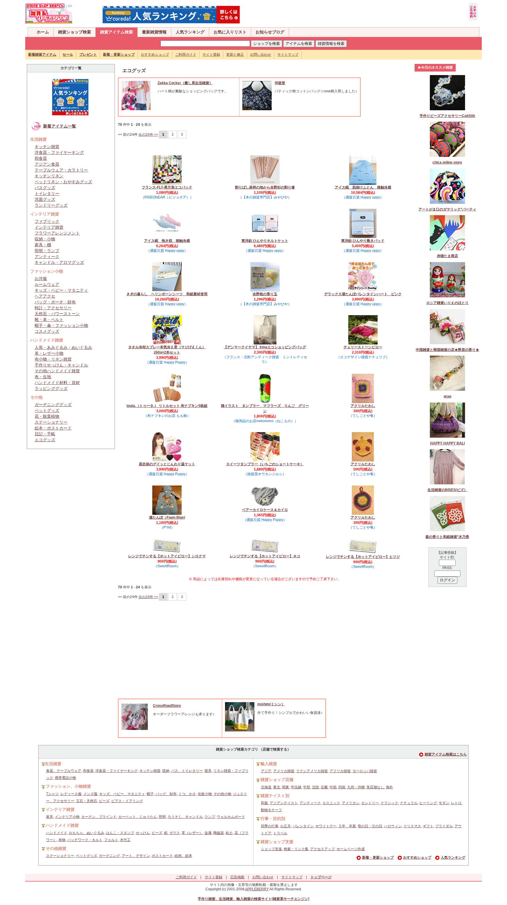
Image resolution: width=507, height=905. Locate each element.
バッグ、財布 (166, 794)
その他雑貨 (56, 848)
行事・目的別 (273, 818)
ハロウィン (393, 826)
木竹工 (125, 840)
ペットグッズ (47, 410)
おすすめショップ (155, 54)
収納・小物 (45, 239)
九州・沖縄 (356, 787)
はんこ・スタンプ (120, 833)
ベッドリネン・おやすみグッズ (63, 181)
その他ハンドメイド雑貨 (57, 371)
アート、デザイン (136, 856)
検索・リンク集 (296, 849)
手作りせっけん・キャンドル (61, 365)
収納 (165, 771)
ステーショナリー (51, 422)
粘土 (229, 833)
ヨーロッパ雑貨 (364, 771)
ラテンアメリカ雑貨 (312, 771)
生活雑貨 (53, 763)
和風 (264, 803)
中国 (333, 787)
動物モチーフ (271, 810)
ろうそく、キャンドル (185, 817)
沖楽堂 (280, 83)
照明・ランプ (47, 250)
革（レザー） (192, 833)
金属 (208, 833)
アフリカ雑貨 (340, 771)
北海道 (266, 787)
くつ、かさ (187, 794)
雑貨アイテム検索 (116, 32)
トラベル (280, 833)
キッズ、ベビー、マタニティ (122, 794)
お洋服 (41, 278)
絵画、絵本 (183, 856)
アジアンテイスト (284, 803)
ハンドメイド (56, 833)
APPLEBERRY (257, 889)
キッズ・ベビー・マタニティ (61, 290)
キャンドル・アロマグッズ (59, 262)
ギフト (428, 826)
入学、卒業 (347, 826)
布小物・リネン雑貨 (53, 359)
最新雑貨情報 (154, 32)
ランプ (210, 817)
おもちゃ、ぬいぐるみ (86, 833)
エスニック (331, 803)
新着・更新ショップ (378, 857)
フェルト (111, 840)
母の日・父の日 (370, 826)
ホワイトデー (326, 826)
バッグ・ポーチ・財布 (55, 302)
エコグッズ (45, 439)
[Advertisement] (265, 655)
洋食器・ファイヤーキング (59, 152)
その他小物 (222, 794)
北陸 (315, 787)
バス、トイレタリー (187, 771)
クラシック (389, 803)
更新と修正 (235, 54)
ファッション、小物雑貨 (68, 786)
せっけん (143, 833)
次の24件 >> (148, 135)
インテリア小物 (67, 817)
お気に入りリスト (230, 32)
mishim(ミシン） (271, 704)
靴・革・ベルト (49, 319)
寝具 (208, 771)
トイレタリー (47, 193)
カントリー (370, 803)
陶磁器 (218, 833)
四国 (341, 787)
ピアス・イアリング (127, 801)
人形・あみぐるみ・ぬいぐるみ (63, 347)
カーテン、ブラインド (98, 817)
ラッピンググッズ (51, 388)
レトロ (456, 803)
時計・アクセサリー (53, 307)
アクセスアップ (322, 849)
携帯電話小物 (65, 778)
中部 (306, 787)
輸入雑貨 (269, 763)
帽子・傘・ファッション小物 (61, 325)
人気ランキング (190, 32)
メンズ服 (90, 794)
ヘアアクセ (45, 296)
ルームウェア (47, 284)
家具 (49, 817)
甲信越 (296, 787)
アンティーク (47, 256)
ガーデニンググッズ (53, 404)
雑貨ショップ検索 (74, 32)
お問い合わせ (260, 54)
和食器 (41, 158)
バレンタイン (303, 826)
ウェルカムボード (231, 817)
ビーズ (104, 801)
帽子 (150, 794)
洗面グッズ (45, 199)
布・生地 (43, 376)
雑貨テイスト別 (275, 795)
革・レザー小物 (49, 353)
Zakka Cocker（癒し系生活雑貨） (185, 83)
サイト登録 (211, 54)
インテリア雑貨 (49, 227)
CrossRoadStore (167, 706)
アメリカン (350, 803)
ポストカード (162, 856)
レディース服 (71, 794)
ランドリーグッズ (51, 205)
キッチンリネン (49, 176)
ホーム (43, 32)
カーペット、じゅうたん (137, 817)
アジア (266, 771)
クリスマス (412, 826)
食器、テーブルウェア (63, 771)
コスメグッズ (47, 331)
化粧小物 (205, 794)
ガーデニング (109, 856)
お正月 (285, 826)
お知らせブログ (270, 32)
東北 (276, 787)
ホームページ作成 (351, 849)
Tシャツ (52, 794)
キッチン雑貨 (47, 146)
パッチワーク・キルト (84, 840)
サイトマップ (287, 54)
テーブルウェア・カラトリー (61, 170)
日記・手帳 (45, 434)
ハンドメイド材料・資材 (57, 382)
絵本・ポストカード (53, 428)
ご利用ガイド (185, 54)
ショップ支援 (271, 849)
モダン (444, 803)
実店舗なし (375, 787)
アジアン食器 (47, 164)
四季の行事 (269, 826)
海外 (389, 787)
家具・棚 (43, 244)
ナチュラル (409, 803)
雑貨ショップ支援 (277, 841)
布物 (61, 840)
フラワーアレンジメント (57, 233)
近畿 (324, 787)
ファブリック (47, 221)
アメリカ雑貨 (283, 771)
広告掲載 (237, 877)
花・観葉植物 (47, 416)
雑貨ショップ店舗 (277, 779)
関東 (285, 787)
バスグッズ (45, 187)
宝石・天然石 (86, 801)
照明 (162, 817)
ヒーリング (428, 803)
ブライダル (444, 826)
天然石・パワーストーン (57, 313)
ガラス (174, 833)
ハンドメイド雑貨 (62, 825)
